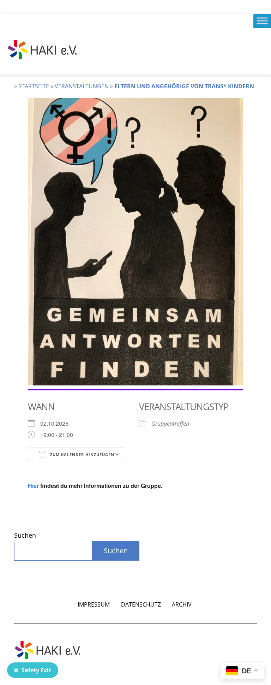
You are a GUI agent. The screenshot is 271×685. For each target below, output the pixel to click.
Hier (33, 486)
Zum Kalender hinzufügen (81, 454)
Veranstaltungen (82, 86)
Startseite (33, 86)
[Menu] (262, 20)
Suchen (25, 535)
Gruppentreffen (170, 423)
